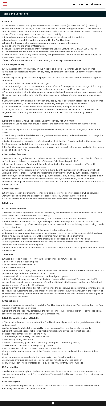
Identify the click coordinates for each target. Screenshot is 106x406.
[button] (96, 4)
